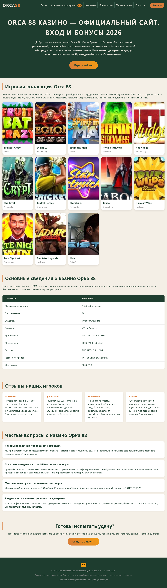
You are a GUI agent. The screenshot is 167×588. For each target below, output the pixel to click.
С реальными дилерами (66, 5)
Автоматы (90, 5)
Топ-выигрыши (124, 5)
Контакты (140, 5)
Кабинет (157, 5)
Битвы (44, 5)
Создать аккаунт (83, 541)
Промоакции (106, 5)
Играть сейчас (83, 65)
